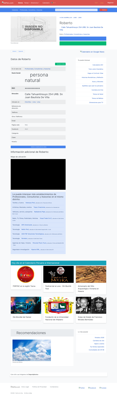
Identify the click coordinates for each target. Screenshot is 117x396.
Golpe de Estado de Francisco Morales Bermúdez (90, 318)
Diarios (20, 3)
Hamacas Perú (30, 203)
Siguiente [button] (21, 51)
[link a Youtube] (103, 388)
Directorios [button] (34, 3)
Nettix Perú (25, 229)
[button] (53, 3)
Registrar (110, 2)
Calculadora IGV (98, 65)
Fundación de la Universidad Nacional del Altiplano (56, 318)
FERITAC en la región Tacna (24, 286)
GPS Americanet (26, 225)
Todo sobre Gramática (96, 69)
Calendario (46, 3)
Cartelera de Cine (98, 90)
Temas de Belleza (98, 98)
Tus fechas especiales (97, 347)
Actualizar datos (61, 64)
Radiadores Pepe (39, 212)
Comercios (15, 10)
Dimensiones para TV (96, 102)
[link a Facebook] (92, 388)
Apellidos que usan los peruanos (93, 86)
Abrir (26, 129)
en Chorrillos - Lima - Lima (71, 17)
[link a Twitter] (82, 388)
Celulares (104, 9)
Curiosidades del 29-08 (96, 350)
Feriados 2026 (99, 337)
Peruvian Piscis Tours (39, 243)
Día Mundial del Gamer (22, 317)
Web (26, 125)
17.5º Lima (99, 3)
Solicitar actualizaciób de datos (38, 147)
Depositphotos (33, 374)
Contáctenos (54, 387)
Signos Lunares (99, 344)
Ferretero (24, 238)
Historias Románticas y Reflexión (93, 77)
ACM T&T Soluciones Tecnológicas (32, 234)
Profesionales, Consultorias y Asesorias (31, 10)
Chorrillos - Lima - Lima (32, 102)
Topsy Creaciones (39, 207)
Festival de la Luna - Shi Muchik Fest (58, 287)
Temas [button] (26, 3)
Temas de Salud (98, 94)
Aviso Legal (25, 387)
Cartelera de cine (98, 340)
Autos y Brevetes (98, 81)
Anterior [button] (14, 51)
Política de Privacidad (39, 387)
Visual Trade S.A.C (46, 218)
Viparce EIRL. (35, 249)
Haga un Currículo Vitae (96, 73)
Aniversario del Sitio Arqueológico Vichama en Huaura (88, 288)
